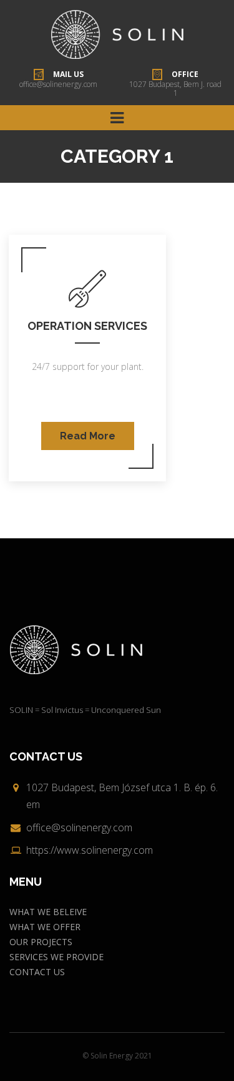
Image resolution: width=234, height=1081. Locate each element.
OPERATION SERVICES (87, 325)
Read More (87, 436)
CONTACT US (37, 972)
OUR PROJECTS (40, 942)
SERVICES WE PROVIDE (56, 957)
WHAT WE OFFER (44, 927)
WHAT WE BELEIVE (48, 912)
